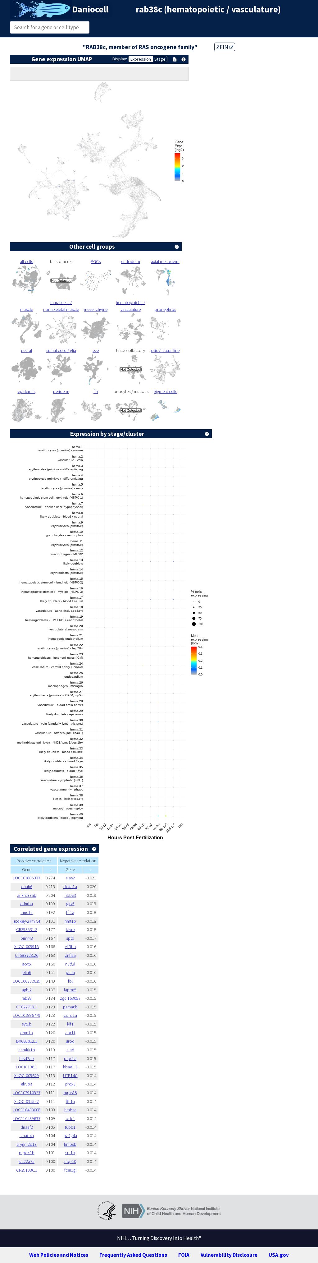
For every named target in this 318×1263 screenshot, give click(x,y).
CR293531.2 (26, 929)
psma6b (70, 1007)
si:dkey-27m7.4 (26, 921)
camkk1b (26, 1050)
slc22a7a (26, 1161)
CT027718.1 (26, 1007)
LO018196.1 (26, 1067)
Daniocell (90, 9)
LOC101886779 (26, 1015)
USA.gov (279, 1254)
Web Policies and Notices (58, 1254)
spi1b (70, 1152)
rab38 (26, 998)
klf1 (70, 1024)
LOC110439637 (26, 1118)
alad (70, 1050)
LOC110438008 (26, 1110)
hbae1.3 (70, 1067)
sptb (70, 938)
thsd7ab (26, 1058)
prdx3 (70, 1084)
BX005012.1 (26, 1041)
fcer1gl (70, 1170)
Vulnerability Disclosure (229, 1254)
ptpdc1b (26, 1152)
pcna (70, 972)
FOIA (183, 1254)
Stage (160, 59)
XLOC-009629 (26, 1075)
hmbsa (70, 1110)
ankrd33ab (26, 895)
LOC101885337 (26, 878)
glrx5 (70, 903)
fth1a (70, 1101)
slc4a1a (70, 886)
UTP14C (70, 1075)
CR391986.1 (26, 1170)
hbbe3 (70, 895)
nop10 (70, 1161)
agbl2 (27, 990)
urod (70, 1041)
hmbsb (70, 1144)
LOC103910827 (26, 1092)
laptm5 (70, 990)
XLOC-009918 (26, 946)
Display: (119, 59)
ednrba (26, 903)
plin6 (26, 972)
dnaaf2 (26, 1127)
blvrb (70, 929)
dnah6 (26, 886)
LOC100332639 (26, 981)
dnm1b (26, 1032)
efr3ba (26, 1084)
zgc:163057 (70, 998)
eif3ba (70, 946)
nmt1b (70, 921)
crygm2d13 (26, 1144)
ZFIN (222, 47)
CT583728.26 (26, 955)
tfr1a (70, 912)
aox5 (26, 964)
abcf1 (70, 1032)
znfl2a (70, 955)
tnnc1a (26, 912)
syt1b (26, 1024)
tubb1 (70, 1127)
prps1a (70, 1058)
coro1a (70, 1015)
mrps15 (70, 1092)
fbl (70, 981)
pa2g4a (70, 1135)
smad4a (27, 1135)
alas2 (70, 878)
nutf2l (70, 964)
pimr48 (26, 938)
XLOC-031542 (26, 1101)
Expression (140, 59)
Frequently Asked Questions (133, 1254)
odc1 (70, 1118)
